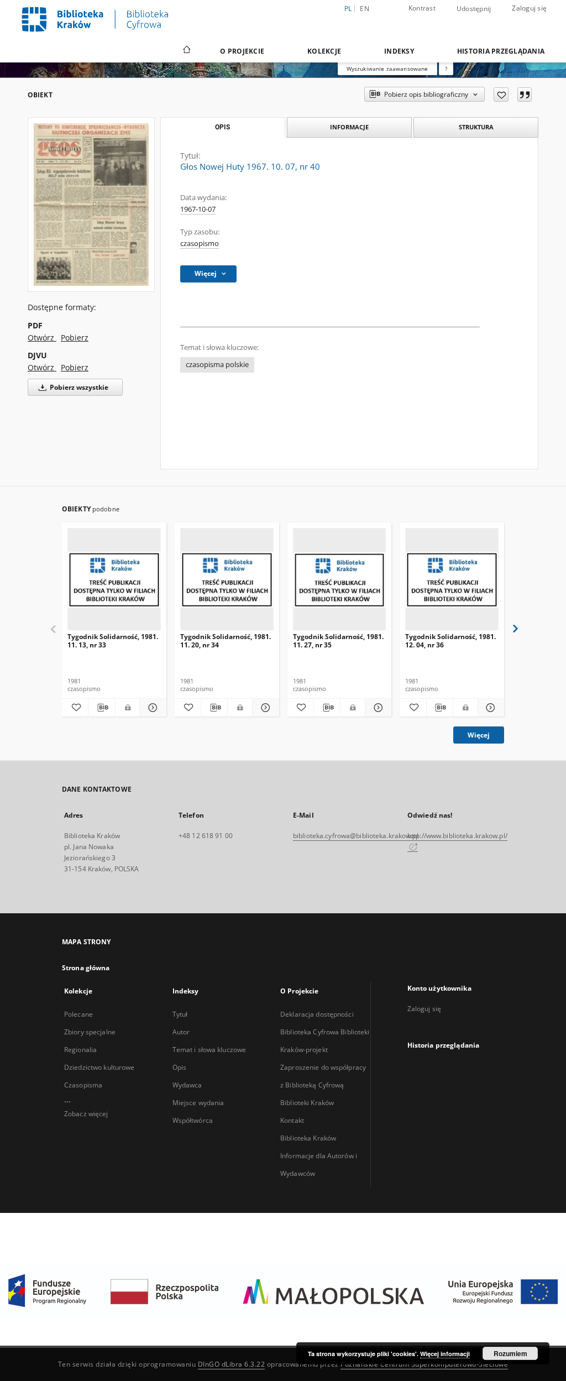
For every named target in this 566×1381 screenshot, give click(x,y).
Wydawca (187, 1085)
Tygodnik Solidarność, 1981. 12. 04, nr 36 (450, 640)
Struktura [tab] (476, 127)
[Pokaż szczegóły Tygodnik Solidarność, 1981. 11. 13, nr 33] (151, 707)
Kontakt (292, 1120)
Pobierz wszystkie (78, 387)
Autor (181, 1032)
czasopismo (199, 243)
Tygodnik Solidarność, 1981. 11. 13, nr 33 (112, 640)
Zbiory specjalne (90, 1032)
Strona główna (86, 967)
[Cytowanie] (524, 94)
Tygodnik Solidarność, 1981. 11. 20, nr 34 (225, 640)
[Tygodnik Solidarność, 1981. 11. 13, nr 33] (114, 580)
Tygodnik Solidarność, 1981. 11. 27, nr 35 (338, 640)
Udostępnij (474, 8)
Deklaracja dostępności (317, 1014)
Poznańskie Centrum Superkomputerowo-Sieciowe (424, 1364)
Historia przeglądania (500, 51)
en (364, 8)
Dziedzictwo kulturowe (99, 1067)
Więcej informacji (445, 1353)
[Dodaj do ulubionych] (501, 94)
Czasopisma (83, 1085)
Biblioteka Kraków (308, 1138)
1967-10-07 (198, 209)
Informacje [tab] (349, 127)
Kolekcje (324, 51)
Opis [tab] (222, 127)
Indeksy (399, 51)
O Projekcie (242, 51)
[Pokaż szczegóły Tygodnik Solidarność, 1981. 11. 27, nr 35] (377, 707)
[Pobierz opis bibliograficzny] (101, 707)
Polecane (78, 1014)
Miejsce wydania (198, 1102)
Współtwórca (192, 1120)
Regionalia (80, 1049)
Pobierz (74, 337)
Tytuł (180, 1014)
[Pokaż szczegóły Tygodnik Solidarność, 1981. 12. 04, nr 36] (489, 707)
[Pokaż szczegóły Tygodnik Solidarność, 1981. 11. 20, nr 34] (264, 707)
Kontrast (422, 8)
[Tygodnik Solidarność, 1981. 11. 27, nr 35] (340, 580)
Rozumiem (510, 1353)
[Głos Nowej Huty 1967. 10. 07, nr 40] (91, 204)
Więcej (479, 735)
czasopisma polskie (217, 364)
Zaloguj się (529, 8)
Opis (179, 1067)
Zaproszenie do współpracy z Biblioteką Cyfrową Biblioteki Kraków (323, 1085)
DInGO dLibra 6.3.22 (231, 1364)
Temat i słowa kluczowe (209, 1049)
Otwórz (42, 337)
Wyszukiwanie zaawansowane (387, 68)
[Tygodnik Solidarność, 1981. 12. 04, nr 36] (452, 580)
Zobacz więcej (86, 1113)
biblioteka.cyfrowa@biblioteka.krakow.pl (355, 835)
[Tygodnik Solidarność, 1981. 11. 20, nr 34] (227, 580)
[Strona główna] (186, 51)
